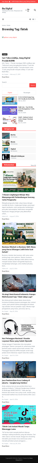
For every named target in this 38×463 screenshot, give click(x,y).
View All (33, 165)
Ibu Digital (7, 8)
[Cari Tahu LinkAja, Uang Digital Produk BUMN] (19, 44)
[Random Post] (30, 19)
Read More (5, 77)
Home (4, 25)
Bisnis (6, 189)
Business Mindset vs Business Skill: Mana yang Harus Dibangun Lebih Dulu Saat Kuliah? (19, 249)
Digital (5, 54)
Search (4, 82)
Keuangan (13, 189)
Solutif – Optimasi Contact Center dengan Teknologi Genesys (25, 119)
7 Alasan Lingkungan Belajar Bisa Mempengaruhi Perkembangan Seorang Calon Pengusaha (18, 197)
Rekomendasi (9, 165)
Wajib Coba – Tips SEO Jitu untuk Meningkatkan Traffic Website (26, 108)
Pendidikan (21, 189)
